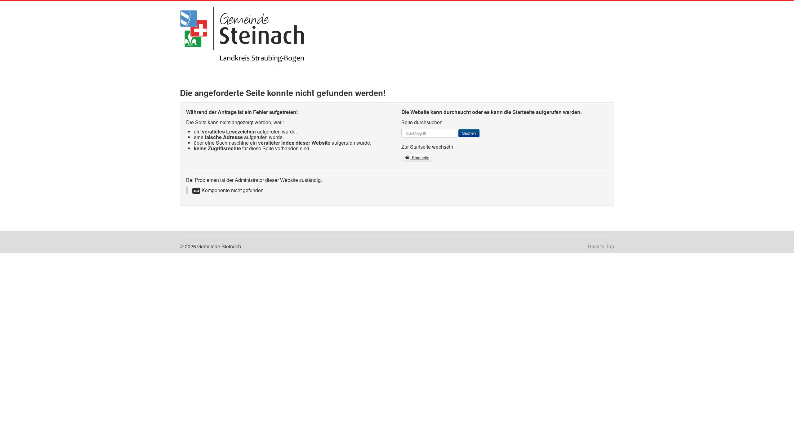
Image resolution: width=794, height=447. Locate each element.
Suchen (469, 133)
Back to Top (601, 246)
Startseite (420, 157)
